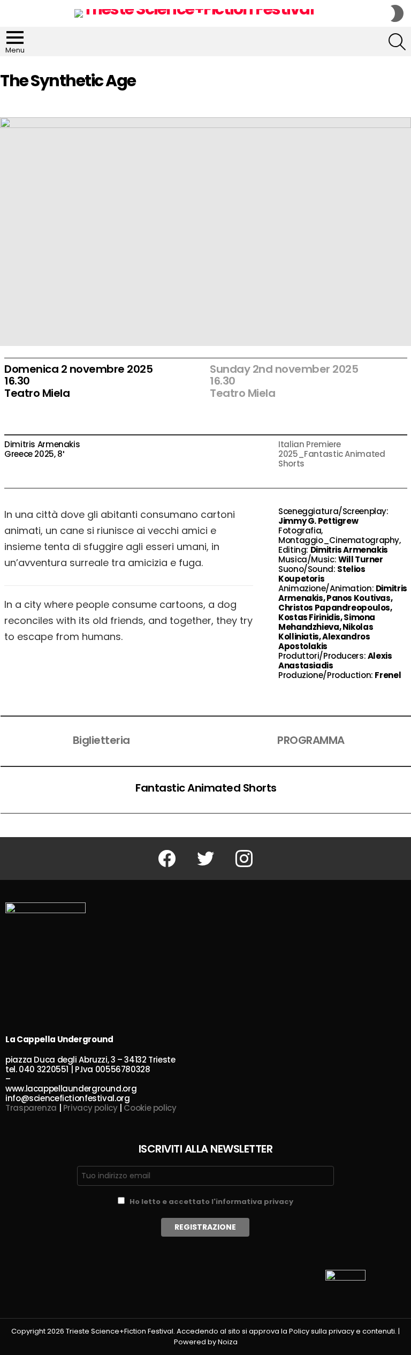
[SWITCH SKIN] (397, 13)
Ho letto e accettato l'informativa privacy (211, 1201)
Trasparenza (31, 1107)
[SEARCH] (397, 41)
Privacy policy (90, 1107)
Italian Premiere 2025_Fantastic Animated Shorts (331, 454)
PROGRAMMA (311, 740)
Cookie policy (150, 1107)
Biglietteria (101, 740)
